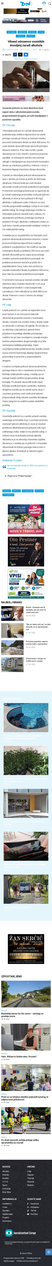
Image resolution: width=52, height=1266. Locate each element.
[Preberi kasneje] (48, 1252)
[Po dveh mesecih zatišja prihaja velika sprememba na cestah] (26, 1127)
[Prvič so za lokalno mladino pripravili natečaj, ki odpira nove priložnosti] (26, 1084)
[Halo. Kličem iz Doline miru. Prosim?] (26, 1042)
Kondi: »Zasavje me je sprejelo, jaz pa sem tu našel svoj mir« (36, 609)
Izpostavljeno (11, 976)
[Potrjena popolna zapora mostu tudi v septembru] (12, 647)
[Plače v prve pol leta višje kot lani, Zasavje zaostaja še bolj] (26, 851)
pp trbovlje (8, 495)
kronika (7, 491)
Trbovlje (20, 36)
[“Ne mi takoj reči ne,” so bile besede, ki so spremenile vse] (12, 630)
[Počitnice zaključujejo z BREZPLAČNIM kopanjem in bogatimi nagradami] (26, 722)
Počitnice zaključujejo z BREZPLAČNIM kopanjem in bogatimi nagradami (23, 737)
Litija (41, 32)
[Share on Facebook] (15, 54)
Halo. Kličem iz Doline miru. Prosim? (19, 1056)
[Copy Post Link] (20, 54)
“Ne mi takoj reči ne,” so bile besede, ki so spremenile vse (38, 626)
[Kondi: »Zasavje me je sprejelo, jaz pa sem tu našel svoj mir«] (12, 613)
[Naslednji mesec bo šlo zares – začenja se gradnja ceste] (26, 1000)
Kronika (32, 32)
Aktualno (11, 32)
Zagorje (31, 36)
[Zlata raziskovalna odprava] (26, 893)
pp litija (39, 491)
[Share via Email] (26, 54)
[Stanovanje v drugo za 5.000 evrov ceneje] (12, 664)
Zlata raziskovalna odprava (17, 907)
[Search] (49, 3)
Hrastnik (22, 32)
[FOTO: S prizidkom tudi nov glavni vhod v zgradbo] (26, 808)
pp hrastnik (27, 491)
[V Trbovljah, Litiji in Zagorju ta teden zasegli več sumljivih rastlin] (26, 765)
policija (16, 491)
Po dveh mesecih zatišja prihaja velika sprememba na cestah (20, 1141)
